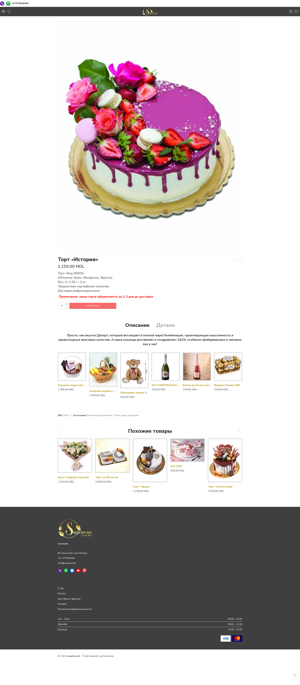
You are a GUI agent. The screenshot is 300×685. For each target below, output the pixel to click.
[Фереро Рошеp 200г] (228, 367)
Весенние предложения (99, 415)
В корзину (93, 306)
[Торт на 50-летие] (240, 259)
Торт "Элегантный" (220, 486)
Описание (137, 325)
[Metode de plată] (231, 638)
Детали (165, 325)
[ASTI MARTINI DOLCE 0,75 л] (166, 367)
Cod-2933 (176, 466)
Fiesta (181, 445)
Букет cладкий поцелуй (73, 477)
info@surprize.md (67, 563)
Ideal (181, 450)
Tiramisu (181, 459)
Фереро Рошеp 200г (227, 385)
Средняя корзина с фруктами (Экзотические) (103, 391)
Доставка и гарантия (69, 598)
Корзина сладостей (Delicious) (72, 385)
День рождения (130, 415)
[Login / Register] (291, 12)
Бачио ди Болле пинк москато (197, 385)
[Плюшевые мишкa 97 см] (134, 370)
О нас (61, 588)
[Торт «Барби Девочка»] (235, 259)
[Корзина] (296, 11)
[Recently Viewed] (294, 675)
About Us (237, 662)
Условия (62, 603)
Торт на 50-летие (106, 477)
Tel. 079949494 (66, 558)
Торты (116, 415)
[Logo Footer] (75, 528)
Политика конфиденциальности (75, 609)
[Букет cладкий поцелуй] (75, 456)
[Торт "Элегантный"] (225, 460)
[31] (149, 136)
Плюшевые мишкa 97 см (134, 392)
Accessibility (205, 662)
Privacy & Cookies (163, 662)
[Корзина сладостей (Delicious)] (72, 367)
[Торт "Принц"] (150, 460)
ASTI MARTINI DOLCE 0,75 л (166, 385)
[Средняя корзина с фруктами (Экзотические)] (103, 370)
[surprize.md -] (150, 11)
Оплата (62, 593)
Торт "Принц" (141, 486)
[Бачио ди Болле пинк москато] (197, 367)
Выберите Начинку (176, 439)
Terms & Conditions (185, 662)
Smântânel (181, 454)
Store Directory (222, 662)
